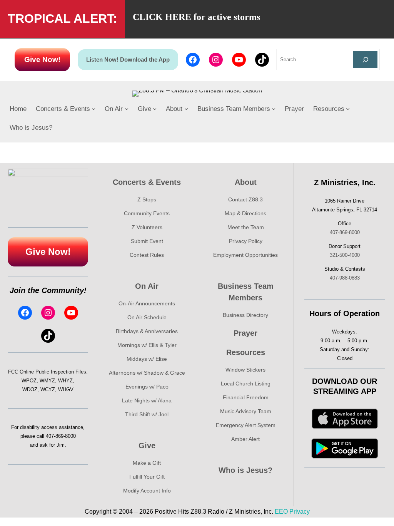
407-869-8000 (61, 436)
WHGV (65, 389)
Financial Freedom (246, 397)
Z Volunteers (147, 227)
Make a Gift (147, 463)
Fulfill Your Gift (147, 477)
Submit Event (147, 241)
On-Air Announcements (147, 303)
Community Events (147, 213)
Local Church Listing (245, 383)
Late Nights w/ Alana (147, 400)
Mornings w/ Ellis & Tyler (147, 345)
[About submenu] (186, 109)
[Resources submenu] (348, 109)
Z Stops (146, 199)
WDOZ (29, 389)
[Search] (365, 59)
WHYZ (65, 381)
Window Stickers (245, 370)
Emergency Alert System (245, 425)
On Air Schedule (147, 317)
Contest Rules (147, 255)
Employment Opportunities (245, 255)
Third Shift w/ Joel (147, 414)
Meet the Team (245, 227)
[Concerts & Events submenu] (93, 109)
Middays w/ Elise (147, 359)
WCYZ (47, 389)
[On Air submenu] (127, 109)
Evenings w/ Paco (147, 387)
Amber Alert (245, 439)
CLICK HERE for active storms (196, 17)
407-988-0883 (345, 278)
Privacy (299, 511)
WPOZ (29, 381)
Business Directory (245, 315)
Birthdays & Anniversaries (147, 331)
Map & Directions (245, 213)
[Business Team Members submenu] (273, 109)
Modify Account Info (147, 490)
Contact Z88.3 (245, 199)
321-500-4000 (345, 255)
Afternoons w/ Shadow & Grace (147, 373)
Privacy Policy (245, 241)
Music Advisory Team (245, 411)
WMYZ (47, 381)
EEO (281, 511)
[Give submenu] (155, 109)
